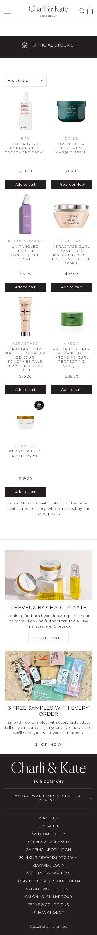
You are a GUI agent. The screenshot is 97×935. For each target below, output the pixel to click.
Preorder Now (71, 184)
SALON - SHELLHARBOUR (48, 897)
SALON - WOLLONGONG (48, 889)
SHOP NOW (48, 744)
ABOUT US (48, 818)
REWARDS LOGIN (49, 865)
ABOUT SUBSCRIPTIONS (48, 873)
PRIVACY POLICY (48, 912)
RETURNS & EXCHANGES (48, 842)
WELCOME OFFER (48, 834)
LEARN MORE (48, 638)
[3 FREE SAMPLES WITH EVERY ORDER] (48, 676)
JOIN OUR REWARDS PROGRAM (48, 857)
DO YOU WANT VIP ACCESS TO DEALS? (47, 798)
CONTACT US (48, 826)
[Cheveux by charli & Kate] (48, 575)
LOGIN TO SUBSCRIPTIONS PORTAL (48, 881)
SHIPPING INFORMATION (48, 850)
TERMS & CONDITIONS (48, 905)
